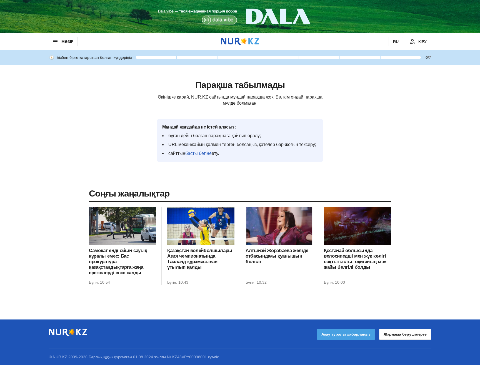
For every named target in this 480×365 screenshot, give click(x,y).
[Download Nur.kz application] (240, 16)
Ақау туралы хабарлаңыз (346, 334)
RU (396, 41)
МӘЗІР (67, 41)
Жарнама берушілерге (405, 334)
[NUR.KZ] (240, 41)
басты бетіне (198, 153)
